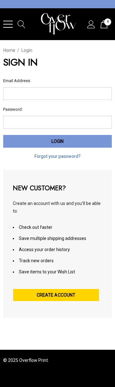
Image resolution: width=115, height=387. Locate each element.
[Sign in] (91, 24)
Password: (13, 109)
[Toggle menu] (8, 24)
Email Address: (17, 80)
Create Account (56, 295)
